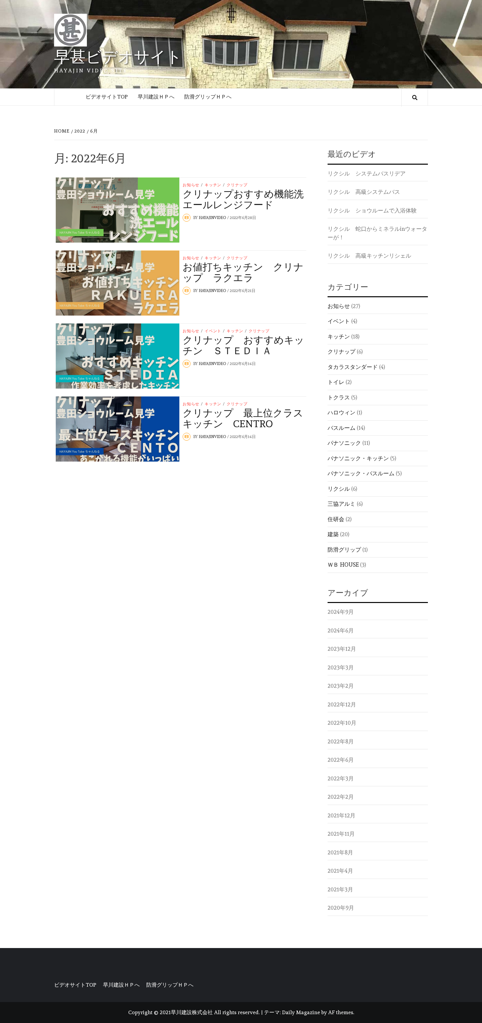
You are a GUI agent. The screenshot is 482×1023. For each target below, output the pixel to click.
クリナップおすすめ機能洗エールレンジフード (243, 199)
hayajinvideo (213, 217)
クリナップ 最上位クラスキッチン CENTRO (243, 418)
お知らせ (191, 185)
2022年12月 (342, 704)
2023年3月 (341, 667)
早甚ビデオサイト (118, 56)
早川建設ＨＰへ (156, 97)
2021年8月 (340, 852)
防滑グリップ (344, 549)
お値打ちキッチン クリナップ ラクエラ (243, 272)
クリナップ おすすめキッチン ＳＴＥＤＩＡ (243, 345)
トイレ (336, 382)
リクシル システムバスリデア (367, 173)
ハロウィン (341, 412)
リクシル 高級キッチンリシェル (369, 255)
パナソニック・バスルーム (361, 473)
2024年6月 (341, 630)
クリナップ (237, 185)
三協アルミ (341, 504)
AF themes (340, 1012)
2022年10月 (342, 723)
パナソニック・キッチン (358, 458)
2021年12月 (341, 815)
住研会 (336, 519)
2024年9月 (341, 612)
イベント (213, 331)
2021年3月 (340, 889)
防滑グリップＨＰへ (207, 97)
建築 (333, 534)
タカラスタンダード (353, 367)
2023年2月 (341, 686)
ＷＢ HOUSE (343, 564)
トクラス (339, 397)
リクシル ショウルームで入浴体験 (372, 210)
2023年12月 (342, 649)
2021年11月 (341, 834)
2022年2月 (341, 797)
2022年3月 (341, 778)
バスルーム (341, 428)
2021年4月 (340, 871)
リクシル (339, 488)
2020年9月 (341, 907)
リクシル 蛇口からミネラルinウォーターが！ (377, 233)
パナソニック (344, 443)
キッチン (213, 185)
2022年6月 (341, 760)
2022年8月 (341, 741)
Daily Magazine (301, 1012)
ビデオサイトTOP (107, 97)
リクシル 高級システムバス (364, 192)
